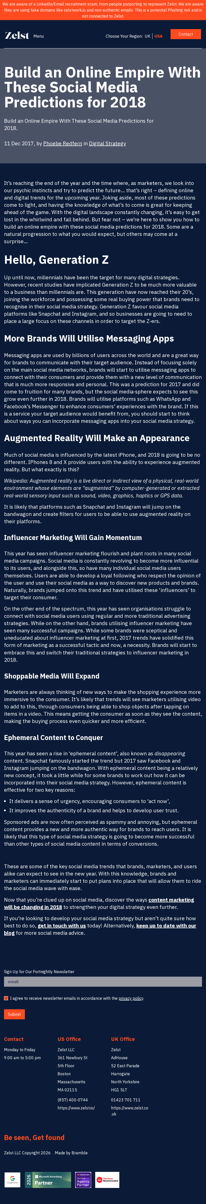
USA (158, 36)
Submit (14, 1014)
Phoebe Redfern (62, 143)
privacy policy (131, 998)
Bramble (80, 1152)
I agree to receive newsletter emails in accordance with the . (77, 998)
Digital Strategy (107, 143)
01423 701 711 (126, 1099)
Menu (38, 36)
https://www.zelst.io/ (76, 1107)
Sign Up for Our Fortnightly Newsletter (39, 971)
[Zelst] (17, 35)
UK (147, 36)
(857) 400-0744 (73, 1099)
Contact (186, 34)
